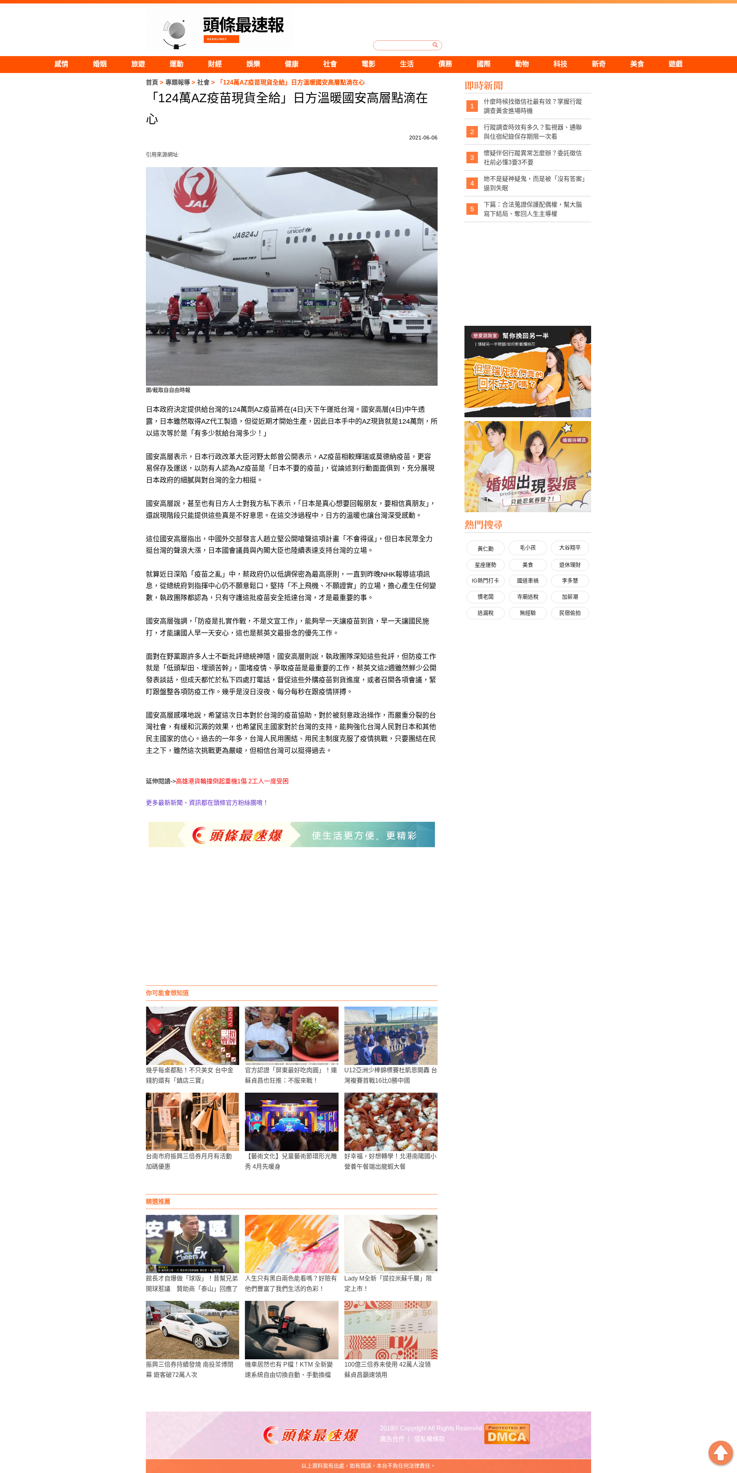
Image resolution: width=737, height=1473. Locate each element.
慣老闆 (486, 597)
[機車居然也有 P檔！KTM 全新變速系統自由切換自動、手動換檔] (291, 1330)
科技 (560, 64)
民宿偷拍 (570, 613)
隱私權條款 (429, 1439)
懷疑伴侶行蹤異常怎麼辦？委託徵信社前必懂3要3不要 (533, 158)
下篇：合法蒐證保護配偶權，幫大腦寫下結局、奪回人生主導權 (533, 209)
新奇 (599, 64)
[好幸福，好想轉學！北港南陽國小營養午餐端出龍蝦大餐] (391, 1122)
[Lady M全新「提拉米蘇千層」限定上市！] (391, 1244)
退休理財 (570, 565)
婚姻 (100, 64)
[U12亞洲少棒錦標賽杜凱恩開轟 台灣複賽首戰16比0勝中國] (391, 1036)
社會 (330, 64)
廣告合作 (392, 1439)
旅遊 (138, 64)
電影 (368, 64)
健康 (292, 64)
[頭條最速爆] (219, 28)
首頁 (152, 82)
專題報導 (177, 82)
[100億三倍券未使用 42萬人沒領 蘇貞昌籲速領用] (391, 1330)
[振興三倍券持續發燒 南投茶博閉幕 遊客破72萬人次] (192, 1330)
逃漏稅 (486, 613)
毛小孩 (528, 547)
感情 (61, 64)
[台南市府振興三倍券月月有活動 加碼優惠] (192, 1122)
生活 (407, 64)
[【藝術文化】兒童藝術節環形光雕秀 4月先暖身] (291, 1122)
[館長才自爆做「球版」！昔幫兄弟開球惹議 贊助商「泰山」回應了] (192, 1244)
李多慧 (570, 580)
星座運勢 (485, 565)
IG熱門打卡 (485, 580)
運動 (176, 64)
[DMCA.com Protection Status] (507, 1433)
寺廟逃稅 (528, 597)
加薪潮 (570, 597)
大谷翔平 (570, 547)
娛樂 (253, 64)
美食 (637, 64)
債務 (445, 64)
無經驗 (528, 613)
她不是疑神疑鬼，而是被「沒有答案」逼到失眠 (534, 183)
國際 (484, 64)
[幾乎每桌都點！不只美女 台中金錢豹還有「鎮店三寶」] (192, 1036)
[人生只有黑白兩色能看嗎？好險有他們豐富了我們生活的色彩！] (291, 1244)
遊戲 (675, 64)
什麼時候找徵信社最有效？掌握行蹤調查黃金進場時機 (533, 106)
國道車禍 (528, 580)
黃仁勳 (486, 549)
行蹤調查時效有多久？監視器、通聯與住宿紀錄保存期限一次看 (533, 132)
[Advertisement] (292, 924)
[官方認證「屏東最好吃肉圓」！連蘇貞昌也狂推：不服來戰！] (291, 1036)
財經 (215, 64)
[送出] (435, 45)
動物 (522, 64)
